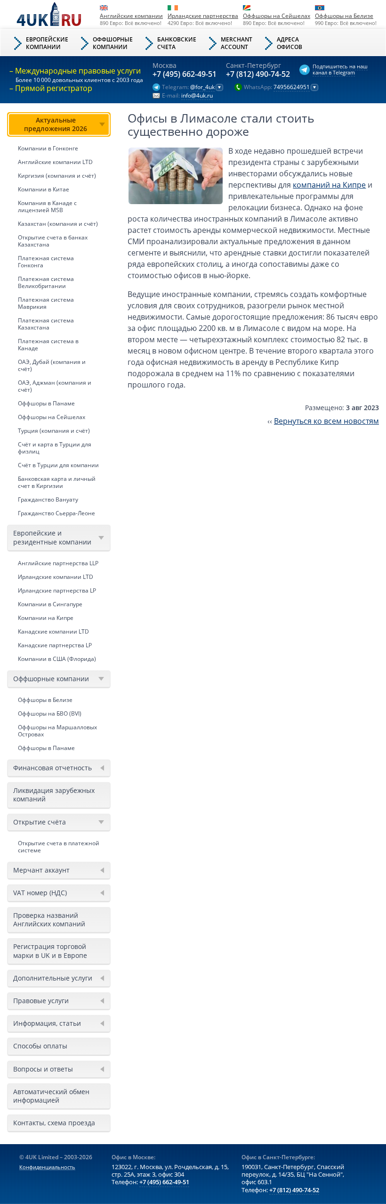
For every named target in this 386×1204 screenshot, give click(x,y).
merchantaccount (236, 43)
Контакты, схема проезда (54, 1122)
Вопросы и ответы (43, 1068)
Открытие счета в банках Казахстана (53, 240)
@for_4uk (202, 87)
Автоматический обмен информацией (51, 1096)
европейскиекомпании (47, 43)
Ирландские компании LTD (55, 577)
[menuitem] (59, 316)
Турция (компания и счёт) (54, 431)
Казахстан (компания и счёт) (58, 224)
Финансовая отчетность (52, 767)
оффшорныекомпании (113, 43)
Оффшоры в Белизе (45, 700)
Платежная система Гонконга (46, 261)
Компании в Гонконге (48, 148)
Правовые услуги (41, 1000)
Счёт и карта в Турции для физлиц (54, 447)
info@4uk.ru (197, 95)
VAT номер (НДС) (40, 892)
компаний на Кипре (329, 185)
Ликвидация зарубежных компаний (54, 794)
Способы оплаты (40, 1045)
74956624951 (291, 87)
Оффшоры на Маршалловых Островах (57, 730)
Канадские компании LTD (53, 631)
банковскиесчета (176, 43)
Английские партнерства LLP (58, 563)
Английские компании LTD (55, 162)
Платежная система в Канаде (48, 344)
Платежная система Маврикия (46, 303)
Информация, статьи (47, 1023)
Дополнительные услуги (52, 977)
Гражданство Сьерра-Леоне (56, 513)
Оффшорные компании (51, 678)
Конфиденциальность (47, 1167)
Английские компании (131, 16)
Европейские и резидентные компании (52, 537)
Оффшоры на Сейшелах (276, 16)
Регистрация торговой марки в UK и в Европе (50, 950)
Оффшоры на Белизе (344, 16)
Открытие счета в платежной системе (58, 846)
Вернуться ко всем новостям (326, 421)
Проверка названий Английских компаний (49, 919)
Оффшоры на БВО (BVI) (49, 713)
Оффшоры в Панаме (46, 403)
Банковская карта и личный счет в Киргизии (57, 482)
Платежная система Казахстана (46, 323)
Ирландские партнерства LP (57, 590)
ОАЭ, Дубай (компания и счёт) (52, 365)
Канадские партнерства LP (55, 645)
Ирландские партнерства (203, 16)
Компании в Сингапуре (50, 604)
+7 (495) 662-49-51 (185, 74)
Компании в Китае (43, 189)
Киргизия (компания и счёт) (57, 176)
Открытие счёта (39, 821)
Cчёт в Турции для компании (58, 465)
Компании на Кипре (45, 618)
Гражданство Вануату (48, 499)
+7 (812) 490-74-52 (258, 74)
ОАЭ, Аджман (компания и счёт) (54, 386)
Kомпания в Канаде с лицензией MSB (47, 206)
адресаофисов (289, 43)
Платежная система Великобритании (46, 282)
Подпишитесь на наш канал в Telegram (340, 69)
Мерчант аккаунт (41, 870)
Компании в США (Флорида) (57, 659)
